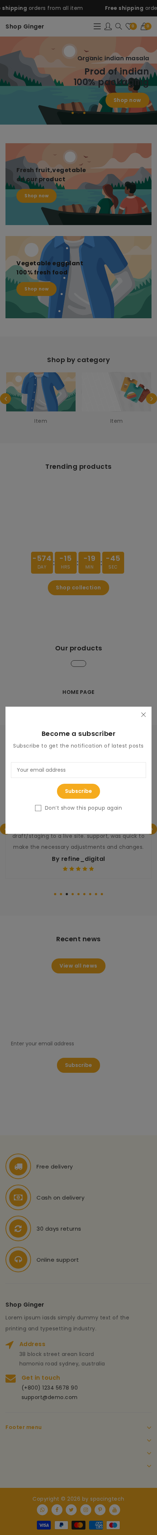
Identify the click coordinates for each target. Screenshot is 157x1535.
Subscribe (78, 791)
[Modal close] (143, 715)
